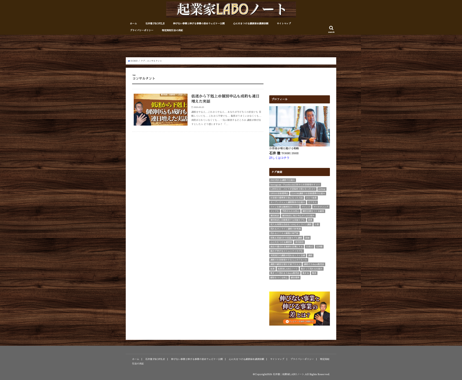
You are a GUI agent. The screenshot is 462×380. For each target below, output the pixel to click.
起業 (272, 269)
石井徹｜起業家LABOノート (288, 374)
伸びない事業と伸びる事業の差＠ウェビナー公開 (199, 23)
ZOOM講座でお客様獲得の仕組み (308, 193)
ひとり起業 (311, 198)
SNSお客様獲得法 (279, 193)
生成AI (309, 247)
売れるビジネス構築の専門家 (284, 233)
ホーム (133, 23)
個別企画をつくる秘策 (313, 211)
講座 (310, 255)
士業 (317, 224)
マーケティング (320, 207)
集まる (305, 273)
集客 (314, 273)
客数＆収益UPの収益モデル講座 (286, 238)
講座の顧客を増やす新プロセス (285, 264)
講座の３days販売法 (314, 264)
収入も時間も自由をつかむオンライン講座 (290, 224)
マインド (306, 207)
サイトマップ (284, 23)
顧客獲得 (295, 278)
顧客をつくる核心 (279, 278)
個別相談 (274, 216)
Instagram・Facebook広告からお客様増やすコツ (295, 185)
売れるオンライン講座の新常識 (285, 229)
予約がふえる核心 (290, 211)
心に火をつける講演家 (281, 242)
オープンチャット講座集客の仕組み (287, 202)
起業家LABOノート (288, 269)
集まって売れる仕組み (311, 269)
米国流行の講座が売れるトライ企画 (287, 255)
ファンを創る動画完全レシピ (284, 207)
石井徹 (319, 247)
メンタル (274, 211)
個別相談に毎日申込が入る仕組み (298, 216)
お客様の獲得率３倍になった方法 (286, 198)
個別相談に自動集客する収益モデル (287, 220)
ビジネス (312, 202)
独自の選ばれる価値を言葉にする (286, 247)
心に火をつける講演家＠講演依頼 (250, 23)
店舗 (307, 238)
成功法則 (299, 242)
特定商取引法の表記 (172, 30)
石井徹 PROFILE (155, 23)
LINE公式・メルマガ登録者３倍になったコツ (292, 189)
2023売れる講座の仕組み (282, 180)
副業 (310, 220)
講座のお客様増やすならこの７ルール (288, 260)
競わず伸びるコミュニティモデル (286, 251)
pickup (322, 189)
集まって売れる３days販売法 (284, 273)
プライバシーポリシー (141, 30)
